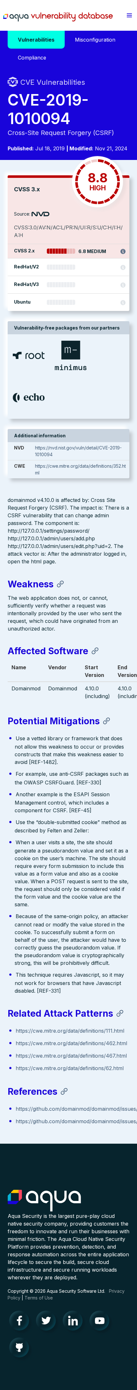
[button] (129, 15)
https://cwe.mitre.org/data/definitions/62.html (70, 1068)
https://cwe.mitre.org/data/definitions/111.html (70, 1031)
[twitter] (47, 1322)
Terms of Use (39, 1297)
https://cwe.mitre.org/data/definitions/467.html (71, 1055)
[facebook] (21, 1322)
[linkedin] (74, 1322)
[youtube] (101, 1322)
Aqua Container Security (44, 1201)
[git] (21, 1349)
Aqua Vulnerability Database (58, 17)
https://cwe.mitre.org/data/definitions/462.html (71, 1043)
